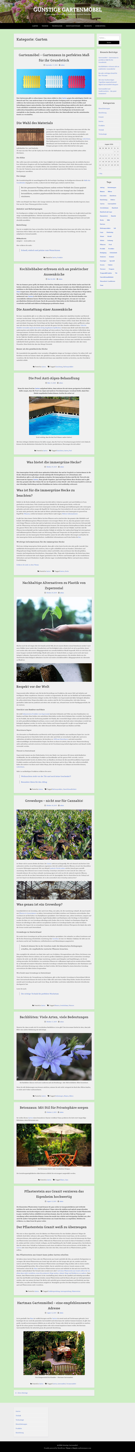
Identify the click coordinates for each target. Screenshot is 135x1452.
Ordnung (110, 240)
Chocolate (103, 195)
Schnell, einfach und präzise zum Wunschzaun (40, 250)
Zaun (66, 1180)
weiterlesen (86, 139)
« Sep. (100, 173)
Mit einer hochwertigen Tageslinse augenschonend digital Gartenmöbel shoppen (108, 82)
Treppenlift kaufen (106, 273)
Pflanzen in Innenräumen (27, 913)
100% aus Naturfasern (60, 739)
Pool (70, 450)
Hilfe (108, 220)
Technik (45, 26)
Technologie (57, 26)
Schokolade (113, 253)
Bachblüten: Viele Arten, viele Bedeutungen (54, 1017)
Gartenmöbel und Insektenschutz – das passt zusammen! (107, 91)
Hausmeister (104, 216)
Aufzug (102, 187)
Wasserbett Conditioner (107, 281)
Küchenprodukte (68, 367)
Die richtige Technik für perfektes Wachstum (40, 993)
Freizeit (101, 117)
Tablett (110, 265)
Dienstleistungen (73, 26)
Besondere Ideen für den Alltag (34, 782)
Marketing (110, 232)
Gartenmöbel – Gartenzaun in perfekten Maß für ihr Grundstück (108, 60)
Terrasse (102, 269)
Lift (115, 228)
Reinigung (103, 253)
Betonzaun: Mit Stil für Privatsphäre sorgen (54, 1107)
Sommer (111, 257)
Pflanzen (27, 514)
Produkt (102, 248)
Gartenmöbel (62, 1384)
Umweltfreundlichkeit (69, 789)
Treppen (111, 269)
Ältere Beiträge (22, 1393)
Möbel (102, 240)
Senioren (103, 257)
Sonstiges (103, 261)
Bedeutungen (59, 1096)
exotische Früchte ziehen (57, 868)
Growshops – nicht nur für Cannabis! (54, 801)
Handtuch (115, 208)
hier (79, 537)
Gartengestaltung (66, 1291)
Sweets (102, 265)
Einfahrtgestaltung (54, 1291)
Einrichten (60, 450)
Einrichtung (100, 26)
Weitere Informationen (70, 514)
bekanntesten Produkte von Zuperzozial (35, 714)
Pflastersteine (76, 1291)
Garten (35, 26)
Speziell (112, 261)
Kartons (102, 224)
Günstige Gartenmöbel (67, 9)
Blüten (71, 1096)
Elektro (113, 200)
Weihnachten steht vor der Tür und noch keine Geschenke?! (46, 776)
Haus (18, 292)
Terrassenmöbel (71, 1384)
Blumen (57, 1005)
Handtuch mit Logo (106, 212)
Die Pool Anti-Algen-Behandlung (54, 378)
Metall (109, 236)
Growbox (56, 939)
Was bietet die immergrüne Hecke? (54, 462)
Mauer (62, 1180)
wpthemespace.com (84, 1448)
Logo (101, 232)
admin (63, 65)
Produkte (88, 26)
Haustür (113, 216)
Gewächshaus (64, 1005)
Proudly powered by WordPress (54, 1448)
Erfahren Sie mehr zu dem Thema (28, 565)
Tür (116, 273)
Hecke (67, 571)
